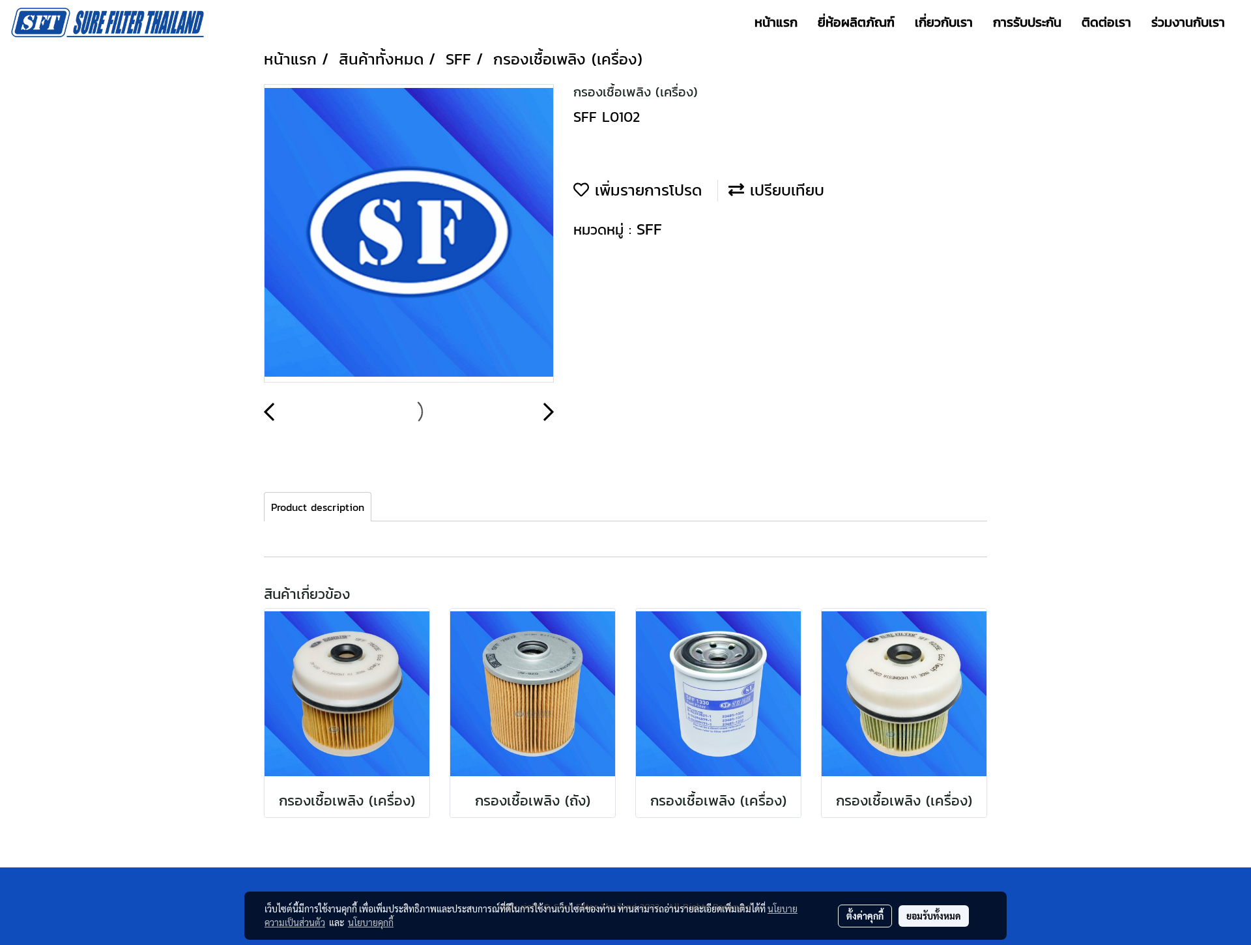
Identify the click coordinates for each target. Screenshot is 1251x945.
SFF (649, 229)
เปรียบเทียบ (784, 190)
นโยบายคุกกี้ (371, 922)
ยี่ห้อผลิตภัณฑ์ (856, 22)
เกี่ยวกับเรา (944, 22)
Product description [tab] (317, 507)
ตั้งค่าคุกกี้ (865, 916)
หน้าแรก (776, 22)
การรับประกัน (1027, 22)
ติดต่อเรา (1106, 22)
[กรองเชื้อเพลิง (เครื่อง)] (409, 234)
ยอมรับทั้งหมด (933, 916)
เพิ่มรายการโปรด (645, 190)
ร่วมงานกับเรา (1188, 22)
